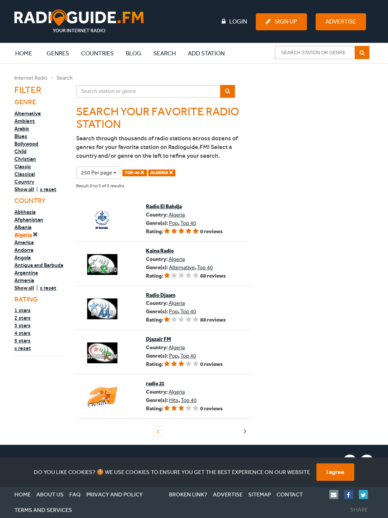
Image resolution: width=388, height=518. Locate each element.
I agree (335, 472)
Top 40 (188, 223)
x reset (48, 189)
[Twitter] (366, 494)
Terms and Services (43, 510)
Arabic (21, 129)
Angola (22, 257)
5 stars (22, 340)
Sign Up (286, 21)
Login (238, 21)
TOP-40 (132, 172)
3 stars (22, 325)
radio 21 (155, 383)
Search (164, 53)
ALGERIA (159, 172)
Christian (25, 159)
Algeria (23, 235)
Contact (290, 494)
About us (50, 494)
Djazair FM (158, 339)
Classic (22, 166)
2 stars (22, 318)
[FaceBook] (351, 494)
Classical (24, 174)
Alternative (27, 113)
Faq (75, 494)
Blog (133, 53)
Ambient (24, 121)
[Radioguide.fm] (79, 21)
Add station (206, 53)
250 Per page (97, 173)
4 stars (22, 333)
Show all (24, 189)
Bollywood (26, 144)
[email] (336, 494)
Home (27, 53)
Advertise (340, 21)
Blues (20, 136)
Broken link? (188, 494)
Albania (22, 227)
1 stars (22, 310)
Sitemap (259, 494)
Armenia (24, 280)
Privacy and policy (114, 494)
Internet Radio (30, 78)
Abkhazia (25, 212)
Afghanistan (28, 220)
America (24, 242)
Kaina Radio (160, 251)
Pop (173, 223)
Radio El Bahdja (164, 206)
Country (24, 182)
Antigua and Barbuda (38, 265)
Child (20, 151)
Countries (97, 53)
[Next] (245, 431)
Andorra (23, 250)
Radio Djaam (160, 295)
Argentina (26, 273)
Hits (173, 400)
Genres (58, 53)
